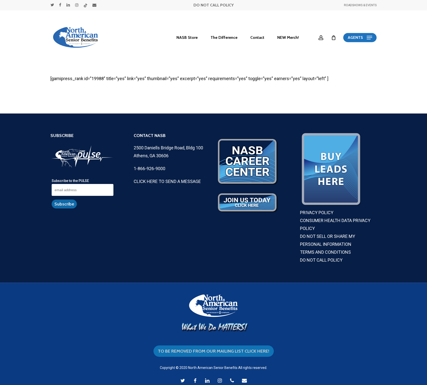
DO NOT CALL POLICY (213, 5)
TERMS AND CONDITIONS (325, 252)
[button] (360, 37)
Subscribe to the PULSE (70, 181)
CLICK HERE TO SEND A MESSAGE (167, 181)
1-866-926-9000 (149, 168)
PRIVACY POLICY (316, 212)
